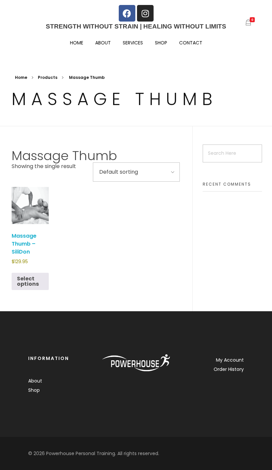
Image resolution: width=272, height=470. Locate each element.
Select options (28, 281)
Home (21, 77)
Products (47, 77)
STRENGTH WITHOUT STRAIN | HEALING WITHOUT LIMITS (136, 26)
